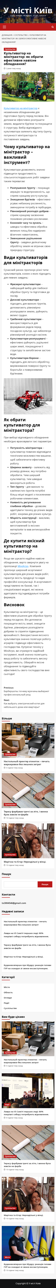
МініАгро (23, 566)
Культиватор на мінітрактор (21, 108)
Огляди (8, 997)
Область (8, 992)
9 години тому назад (14, 1118)
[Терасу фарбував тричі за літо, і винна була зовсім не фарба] (28, 790)
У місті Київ (28, 10)
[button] (4, 26)
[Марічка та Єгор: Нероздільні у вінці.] (28, 840)
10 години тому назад (15, 818)
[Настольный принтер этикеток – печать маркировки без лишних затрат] (28, 740)
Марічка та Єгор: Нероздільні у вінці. (25, 861)
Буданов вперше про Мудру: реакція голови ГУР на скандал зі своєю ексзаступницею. (27, 967)
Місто (7, 987)
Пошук (6, 874)
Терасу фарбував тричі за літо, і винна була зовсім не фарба (26, 813)
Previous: (26, 691)
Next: (24, 703)
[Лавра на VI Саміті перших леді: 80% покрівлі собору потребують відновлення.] (28, 1090)
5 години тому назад (14, 768)
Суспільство (10, 49)
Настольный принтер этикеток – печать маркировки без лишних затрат (27, 763)
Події (6, 1003)
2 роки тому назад (13, 68)
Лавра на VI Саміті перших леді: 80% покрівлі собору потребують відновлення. (26, 935)
